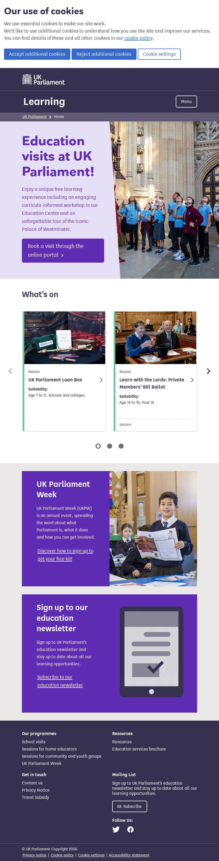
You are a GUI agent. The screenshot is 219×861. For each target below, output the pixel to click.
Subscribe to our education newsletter (60, 681)
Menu (186, 101)
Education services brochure (139, 749)
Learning (44, 101)
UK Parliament (34, 116)
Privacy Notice (36, 790)
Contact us (32, 782)
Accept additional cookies (37, 54)
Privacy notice (34, 855)
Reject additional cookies (104, 54)
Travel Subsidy (35, 797)
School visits (33, 741)
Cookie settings (159, 54)
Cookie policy (62, 855)
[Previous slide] (10, 371)
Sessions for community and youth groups (61, 756)
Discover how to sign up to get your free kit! (65, 555)
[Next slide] (208, 371)
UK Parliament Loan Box (55, 380)
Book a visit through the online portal (55, 250)
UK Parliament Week (41, 763)
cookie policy (138, 38)
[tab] (98, 446)
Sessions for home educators (49, 749)
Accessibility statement (129, 855)
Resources (122, 741)
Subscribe (132, 806)
